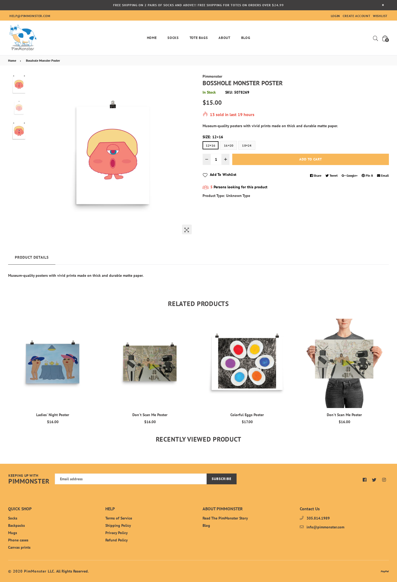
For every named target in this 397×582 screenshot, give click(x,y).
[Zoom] (187, 229)
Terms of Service (118, 518)
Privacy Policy (116, 532)
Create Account (356, 16)
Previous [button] (38, 155)
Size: (213, 136)
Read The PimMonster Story (225, 518)
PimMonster (28, 479)
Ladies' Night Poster (52, 414)
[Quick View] (91, 331)
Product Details (32, 257)
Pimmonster (212, 76)
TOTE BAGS (199, 37)
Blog (245, 37)
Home (152, 37)
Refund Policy (116, 540)
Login (335, 16)
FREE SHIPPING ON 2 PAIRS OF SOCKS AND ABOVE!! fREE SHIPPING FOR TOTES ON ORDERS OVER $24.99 (198, 5)
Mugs (12, 532)
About (224, 37)
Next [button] (188, 155)
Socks (173, 37)
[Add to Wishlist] (91, 342)
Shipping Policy (118, 525)
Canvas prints (19, 547)
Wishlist (380, 16)
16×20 (228, 145)
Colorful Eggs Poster (247, 414)
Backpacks (16, 525)
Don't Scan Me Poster (149, 414)
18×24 (246, 145)
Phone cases (18, 540)
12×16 (210, 145)
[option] (112, 155)
